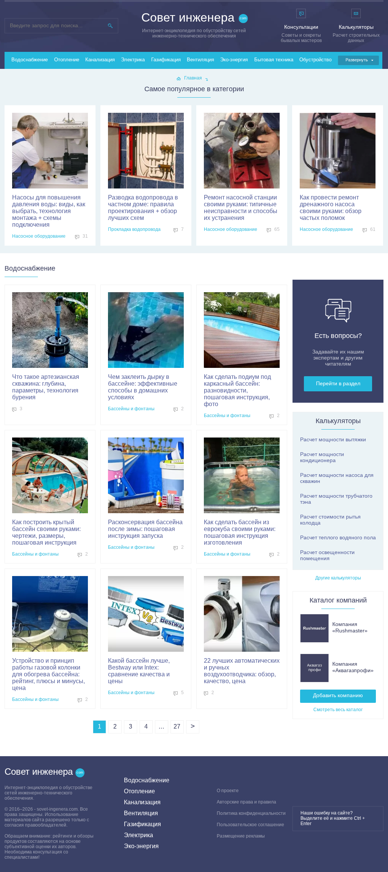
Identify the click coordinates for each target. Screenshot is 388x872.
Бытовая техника (273, 59)
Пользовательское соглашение (250, 824)
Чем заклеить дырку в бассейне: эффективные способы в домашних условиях (142, 387)
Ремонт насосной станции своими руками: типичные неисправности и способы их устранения (240, 207)
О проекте (228, 790)
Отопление (66, 59)
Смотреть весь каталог (338, 709)
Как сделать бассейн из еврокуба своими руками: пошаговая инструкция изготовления (239, 532)
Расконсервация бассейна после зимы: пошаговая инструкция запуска (145, 529)
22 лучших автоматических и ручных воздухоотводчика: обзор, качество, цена (242, 670)
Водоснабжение (29, 59)
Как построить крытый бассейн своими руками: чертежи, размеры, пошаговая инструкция (46, 532)
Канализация (100, 59)
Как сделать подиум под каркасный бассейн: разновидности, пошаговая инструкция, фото (237, 390)
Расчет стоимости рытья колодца (330, 520)
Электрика (133, 59)
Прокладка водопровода (134, 229)
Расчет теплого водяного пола (338, 537)
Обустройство (315, 59)
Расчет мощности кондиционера (322, 457)
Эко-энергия (234, 59)
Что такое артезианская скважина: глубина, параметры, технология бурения (45, 387)
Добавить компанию (338, 695)
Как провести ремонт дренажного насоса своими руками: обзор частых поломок (330, 207)
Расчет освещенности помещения (327, 555)
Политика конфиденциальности (251, 813)
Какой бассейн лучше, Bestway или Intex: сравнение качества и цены (139, 670)
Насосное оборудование (39, 236)
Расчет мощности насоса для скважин (337, 478)
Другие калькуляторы (338, 578)
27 (177, 726)
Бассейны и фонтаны (131, 408)
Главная (193, 78)
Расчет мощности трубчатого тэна (336, 499)
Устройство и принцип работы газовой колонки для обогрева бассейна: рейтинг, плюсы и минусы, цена (48, 674)
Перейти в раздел (338, 383)
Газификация (166, 59)
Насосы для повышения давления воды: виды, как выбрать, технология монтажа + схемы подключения (48, 211)
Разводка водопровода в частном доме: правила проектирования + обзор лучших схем (143, 207)
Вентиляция (200, 59)
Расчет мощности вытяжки (333, 439)
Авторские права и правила (246, 802)
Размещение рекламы (241, 836)
